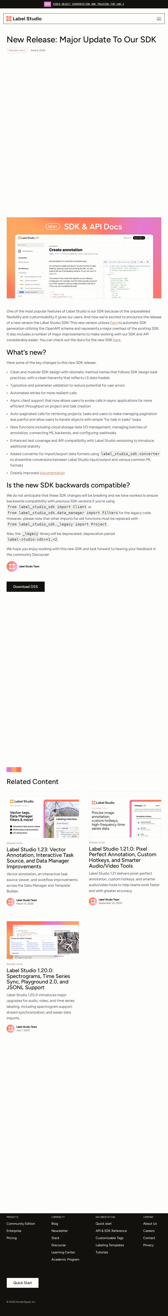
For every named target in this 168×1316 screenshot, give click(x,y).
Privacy (148, 1245)
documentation (52, 473)
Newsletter (59, 1231)
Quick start (104, 1224)
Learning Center (63, 1252)
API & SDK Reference (111, 1231)
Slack (55, 1238)
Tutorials (102, 1252)
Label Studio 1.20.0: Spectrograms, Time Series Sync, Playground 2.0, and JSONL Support (38, 979)
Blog (54, 1224)
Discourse (58, 1245)
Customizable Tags (109, 1238)
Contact (149, 1238)
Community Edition (21, 1224)
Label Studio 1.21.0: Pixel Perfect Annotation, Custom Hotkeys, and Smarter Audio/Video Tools (122, 857)
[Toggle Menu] (159, 18)
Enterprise (14, 1231)
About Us (150, 1224)
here (116, 340)
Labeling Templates (110, 1245)
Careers (148, 1231)
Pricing (12, 1238)
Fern (114, 322)
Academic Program (65, 1259)
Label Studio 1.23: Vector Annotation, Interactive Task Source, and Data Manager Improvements (40, 858)
